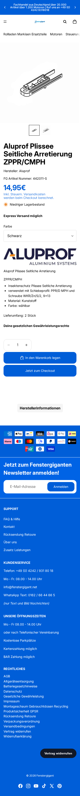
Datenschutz (13, 691)
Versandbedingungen (19, 726)
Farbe (8, 226)
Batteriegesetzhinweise (20, 686)
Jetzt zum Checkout (40, 371)
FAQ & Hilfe (12, 519)
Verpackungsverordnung (22, 721)
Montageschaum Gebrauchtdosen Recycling (36, 706)
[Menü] (5, 22)
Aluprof (24, 171)
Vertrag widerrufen (17, 731)
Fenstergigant (45, 775)
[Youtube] (36, 786)
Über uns (10, 542)
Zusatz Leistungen (17, 550)
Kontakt (9, 527)
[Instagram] (28, 786)
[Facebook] (20, 786)
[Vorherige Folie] (5, 7)
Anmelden (61, 487)
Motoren (56, 34)
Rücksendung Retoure (20, 534)
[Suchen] (65, 22)
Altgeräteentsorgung (19, 681)
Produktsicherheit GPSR (21, 711)
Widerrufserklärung (18, 736)
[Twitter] (51, 786)
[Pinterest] (59, 786)
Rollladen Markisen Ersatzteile (25, 34)
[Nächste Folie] (75, 7)
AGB (7, 676)
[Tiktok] (44, 786)
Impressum (12, 701)
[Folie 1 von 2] (34, 130)
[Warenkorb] (75, 22)
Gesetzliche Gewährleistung (24, 696)
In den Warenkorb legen (42, 358)
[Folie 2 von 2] (46, 130)
